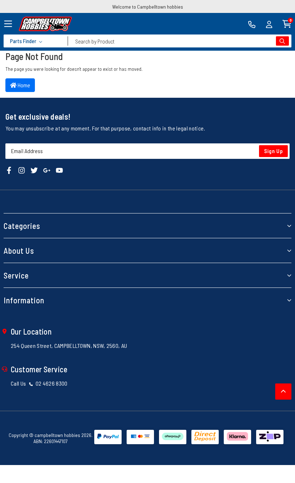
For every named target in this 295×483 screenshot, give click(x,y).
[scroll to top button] (283, 391)
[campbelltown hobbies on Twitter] (34, 170)
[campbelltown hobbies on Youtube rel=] (59, 170)
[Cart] (286, 23)
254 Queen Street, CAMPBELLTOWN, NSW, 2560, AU (69, 345)
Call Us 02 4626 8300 (39, 383)
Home (23, 85)
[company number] (251, 24)
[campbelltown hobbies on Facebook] (9, 170)
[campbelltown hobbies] (45, 24)
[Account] (269, 24)
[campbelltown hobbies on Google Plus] (46, 170)
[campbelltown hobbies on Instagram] (21, 170)
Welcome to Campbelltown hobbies (147, 7)
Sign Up (273, 151)
